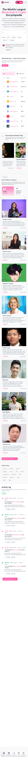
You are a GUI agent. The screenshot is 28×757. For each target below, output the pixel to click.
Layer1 (10, 480)
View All (4, 65)
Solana (4, 480)
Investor (22, 471)
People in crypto (12, 498)
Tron (11, 116)
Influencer (5, 477)
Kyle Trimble (16, 550)
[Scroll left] (3, 156)
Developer (5, 471)
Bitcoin (19, 37)
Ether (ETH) (13, 86)
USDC (11, 106)
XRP (11, 96)
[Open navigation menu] (25, 2)
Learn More (9, 49)
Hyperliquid (13, 126)
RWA (20, 474)
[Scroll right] (25, 156)
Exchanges (12, 40)
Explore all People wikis (9, 458)
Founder (4, 468)
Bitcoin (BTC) (13, 81)
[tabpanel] (14, 102)
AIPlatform (12, 477)
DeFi (8, 37)
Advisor (11, 471)
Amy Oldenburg (17, 502)
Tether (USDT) (13, 91)
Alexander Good (17, 534)
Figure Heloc (13, 121)
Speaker (17, 468)
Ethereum (5, 40)
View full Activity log (9, 579)
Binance (12, 101)
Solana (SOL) (13, 111)
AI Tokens (14, 37)
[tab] (8, 73)
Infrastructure (6, 474)
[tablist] (14, 73)
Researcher (14, 474)
